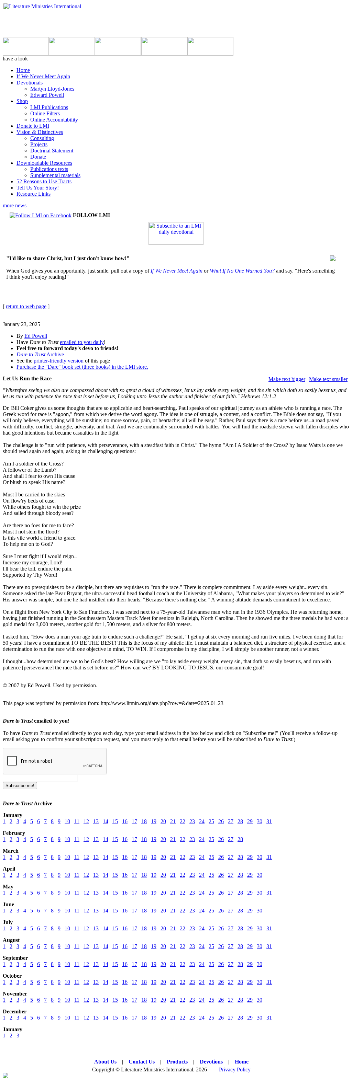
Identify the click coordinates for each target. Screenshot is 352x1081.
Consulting (42, 138)
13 (96, 821)
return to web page (26, 306)
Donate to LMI (32, 126)
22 (182, 821)
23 (192, 821)
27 (230, 821)
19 (153, 821)
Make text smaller (328, 379)
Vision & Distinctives (39, 132)
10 (67, 821)
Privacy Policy (235, 1069)
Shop (22, 101)
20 (163, 821)
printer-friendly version (59, 361)
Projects (38, 144)
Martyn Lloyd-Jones (52, 89)
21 (173, 821)
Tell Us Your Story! (37, 188)
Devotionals (29, 82)
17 (134, 821)
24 (202, 821)
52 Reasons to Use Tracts (44, 181)
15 (115, 821)
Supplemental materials (55, 175)
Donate (38, 157)
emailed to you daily (82, 342)
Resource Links (33, 194)
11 (76, 821)
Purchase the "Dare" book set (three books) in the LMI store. (82, 367)
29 (250, 821)
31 (269, 821)
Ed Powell (35, 336)
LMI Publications (49, 107)
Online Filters (45, 113)
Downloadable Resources (44, 163)
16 (125, 821)
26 (221, 821)
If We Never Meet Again (43, 76)
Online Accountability (54, 120)
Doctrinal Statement (51, 150)
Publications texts (49, 169)
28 (240, 821)
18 (144, 821)
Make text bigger (286, 379)
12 (86, 821)
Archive (40, 354)
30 (259, 821)
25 (211, 821)
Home (23, 70)
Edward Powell (47, 95)
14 (105, 821)
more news (14, 205)
